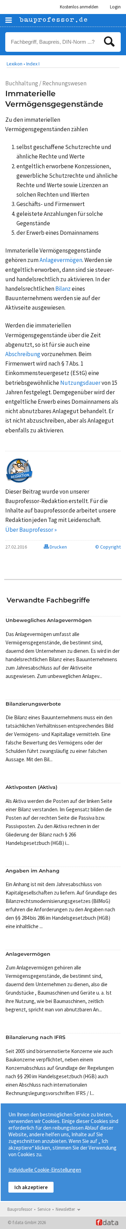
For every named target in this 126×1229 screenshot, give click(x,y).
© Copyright (108, 547)
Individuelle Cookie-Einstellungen (44, 1169)
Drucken (58, 547)
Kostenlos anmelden (79, 7)
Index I (33, 64)
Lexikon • (16, 64)
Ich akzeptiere (31, 1187)
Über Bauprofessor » (31, 530)
